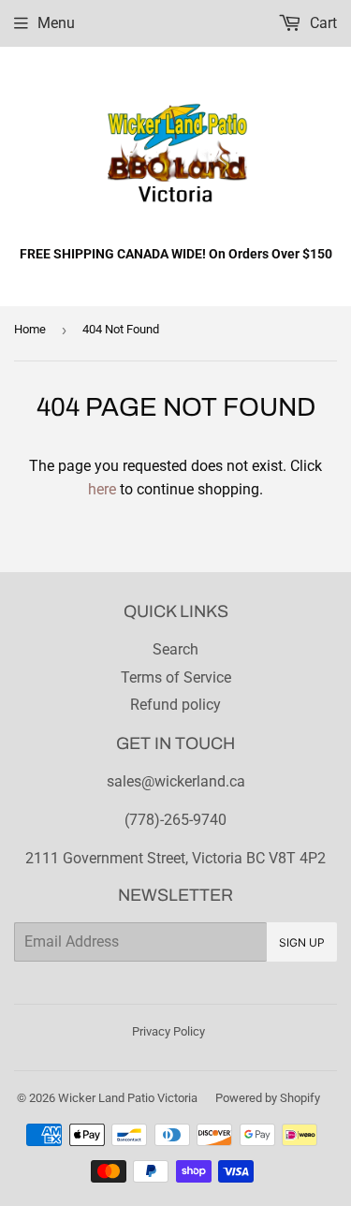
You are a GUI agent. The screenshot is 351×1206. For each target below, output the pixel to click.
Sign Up (302, 942)
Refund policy (175, 704)
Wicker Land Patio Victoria (127, 1098)
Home (30, 329)
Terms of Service (176, 677)
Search (175, 649)
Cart (321, 23)
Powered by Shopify (267, 1098)
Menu (56, 23)
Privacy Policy (168, 1031)
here (102, 489)
